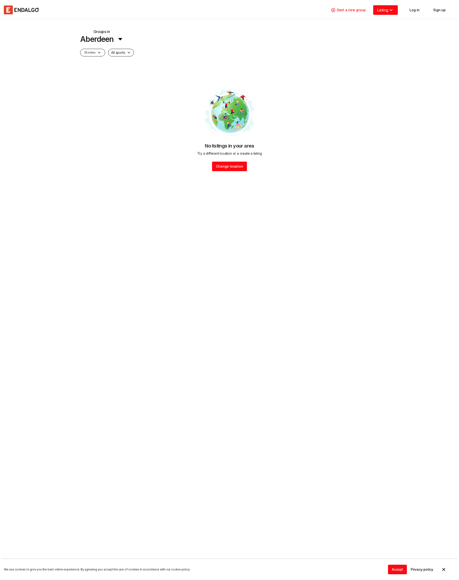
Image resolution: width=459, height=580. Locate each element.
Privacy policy (422, 569)
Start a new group (351, 10)
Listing (382, 10)
